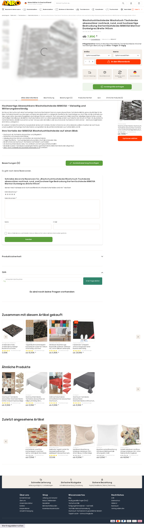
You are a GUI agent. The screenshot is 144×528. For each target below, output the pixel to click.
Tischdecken (22, 15)
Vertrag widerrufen (117, 509)
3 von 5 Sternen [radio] (10, 194)
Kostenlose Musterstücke (50, 509)
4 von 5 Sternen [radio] (12, 194)
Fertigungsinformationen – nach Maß (80, 506)
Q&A (99, 98)
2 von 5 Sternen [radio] (8, 194)
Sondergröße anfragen (114, 87)
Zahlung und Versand (49, 498)
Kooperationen (25, 509)
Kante (116, 52)
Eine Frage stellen (93, 281)
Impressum (115, 506)
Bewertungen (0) (66, 98)
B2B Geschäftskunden (49, 506)
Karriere (22, 506)
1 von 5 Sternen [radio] (6, 194)
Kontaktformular (25, 498)
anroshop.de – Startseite (9, 15)
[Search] (123, 3)
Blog (69, 498)
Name (7, 222)
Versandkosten (95, 39)
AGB (112, 498)
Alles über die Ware (29, 98)
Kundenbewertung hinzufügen (86, 163)
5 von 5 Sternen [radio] (14, 194)
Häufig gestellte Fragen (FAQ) (78, 501)
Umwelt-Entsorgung (26, 511)
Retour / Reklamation (49, 501)
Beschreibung (49, 98)
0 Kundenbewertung (96, 31)
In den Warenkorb (120, 61)
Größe (87, 52)
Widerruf (114, 503)
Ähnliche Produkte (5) (114, 98)
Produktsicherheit (85, 98)
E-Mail (55, 222)
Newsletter (46, 503)
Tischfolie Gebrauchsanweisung (79, 509)
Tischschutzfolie (73, 503)
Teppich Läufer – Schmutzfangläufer (80, 514)
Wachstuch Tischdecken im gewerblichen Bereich (85, 511)
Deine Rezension (11, 198)
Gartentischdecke (33, 15)
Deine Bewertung (11, 192)
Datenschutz (115, 501)
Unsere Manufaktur (26, 503)
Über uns (23, 501)
